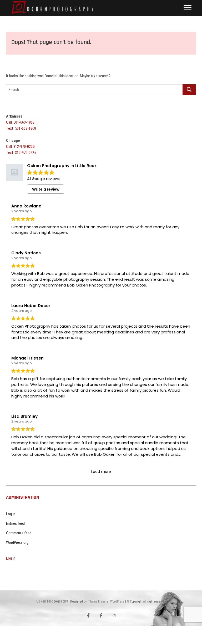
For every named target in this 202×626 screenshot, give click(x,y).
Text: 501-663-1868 (21, 128)
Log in (10, 514)
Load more (101, 471)
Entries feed (15, 523)
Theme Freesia (98, 601)
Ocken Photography (52, 601)
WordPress (117, 601)
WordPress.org (17, 542)
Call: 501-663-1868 (20, 122)
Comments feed (18, 533)
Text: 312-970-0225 (21, 152)
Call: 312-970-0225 (20, 146)
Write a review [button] (45, 189)
